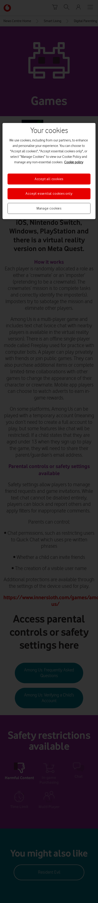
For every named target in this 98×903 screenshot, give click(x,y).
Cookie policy (73, 162)
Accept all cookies (49, 179)
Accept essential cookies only (49, 194)
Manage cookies (49, 208)
